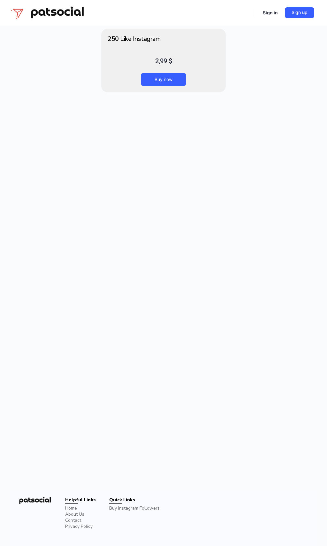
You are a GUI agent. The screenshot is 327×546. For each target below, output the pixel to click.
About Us (74, 514)
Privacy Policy (79, 526)
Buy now (163, 79)
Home (71, 508)
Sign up (300, 12)
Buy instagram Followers (134, 508)
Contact (73, 520)
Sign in (270, 12)
